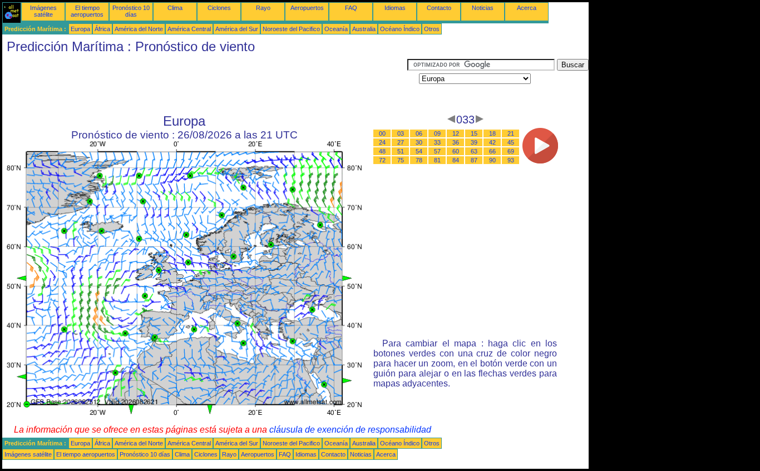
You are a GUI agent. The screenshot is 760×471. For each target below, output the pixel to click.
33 (437, 142)
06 (419, 133)
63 (474, 151)
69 (510, 151)
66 (492, 151)
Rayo (263, 7)
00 (382, 133)
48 (382, 151)
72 (382, 160)
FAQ (351, 7)
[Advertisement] (204, 84)
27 (400, 142)
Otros (432, 29)
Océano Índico (400, 29)
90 (492, 160)
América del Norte (139, 29)
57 (437, 151)
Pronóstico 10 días (131, 11)
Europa (80, 29)
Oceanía (336, 29)
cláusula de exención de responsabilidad (350, 429)
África (102, 29)
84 (455, 160)
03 (400, 133)
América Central (189, 29)
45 (510, 142)
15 (474, 133)
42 (492, 142)
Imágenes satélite (43, 11)
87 (474, 160)
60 (455, 151)
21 (510, 133)
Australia (364, 29)
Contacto (439, 7)
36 (455, 142)
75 (400, 160)
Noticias (482, 7)
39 (474, 142)
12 (455, 133)
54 (419, 151)
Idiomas (395, 7)
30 (419, 142)
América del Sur (236, 29)
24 (382, 142)
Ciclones (219, 7)
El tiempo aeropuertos (87, 11)
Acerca (526, 7)
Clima (174, 7)
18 (492, 133)
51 (400, 151)
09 (437, 133)
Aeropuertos (307, 7)
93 (510, 160)
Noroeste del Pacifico (291, 29)
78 (419, 160)
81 (437, 160)
